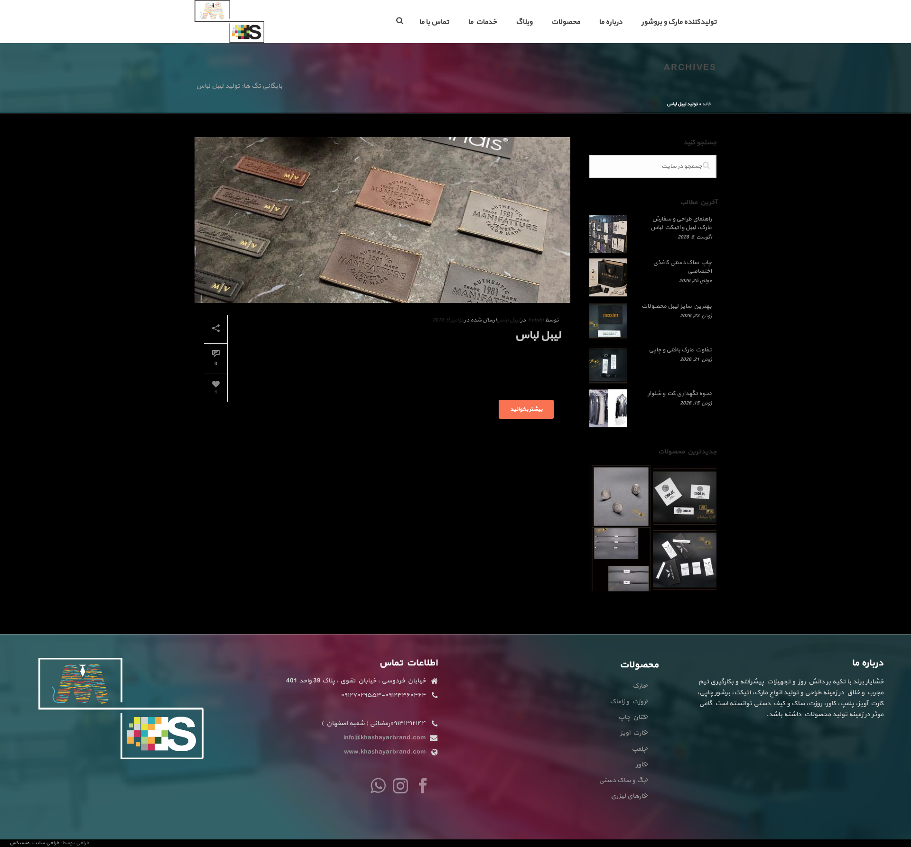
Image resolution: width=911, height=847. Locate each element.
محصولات (565, 22)
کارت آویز (633, 733)
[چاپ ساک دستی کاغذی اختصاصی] (608, 277)
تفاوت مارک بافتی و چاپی (680, 350)
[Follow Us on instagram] (400, 786)
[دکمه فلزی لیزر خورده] (632, 491)
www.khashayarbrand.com (385, 752)
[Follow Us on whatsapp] (378, 786)
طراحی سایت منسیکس (35, 843)
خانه (706, 104)
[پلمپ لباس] (632, 554)
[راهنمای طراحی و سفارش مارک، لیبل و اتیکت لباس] (608, 234)
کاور (641, 765)
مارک (639, 686)
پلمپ (639, 749)
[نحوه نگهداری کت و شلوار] (608, 408)
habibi (536, 320)
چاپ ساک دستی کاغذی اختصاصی (682, 267)
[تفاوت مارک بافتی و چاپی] (608, 365)
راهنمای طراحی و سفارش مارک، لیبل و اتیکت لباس (681, 223)
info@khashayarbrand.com (385, 738)
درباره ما (611, 22)
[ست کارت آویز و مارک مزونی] (696, 554)
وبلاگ (524, 22)
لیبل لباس (508, 320)
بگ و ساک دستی (622, 780)
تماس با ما (434, 22)
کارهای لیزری (628, 796)
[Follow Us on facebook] (422, 786)
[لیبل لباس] (382, 220)
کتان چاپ (632, 717)
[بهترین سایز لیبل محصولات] (608, 321)
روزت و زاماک (628, 702)
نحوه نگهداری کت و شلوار (680, 393)
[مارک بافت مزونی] (696, 491)
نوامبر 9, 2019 (447, 320)
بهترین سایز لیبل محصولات (676, 306)
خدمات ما (482, 22)
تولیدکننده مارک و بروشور (678, 22)
